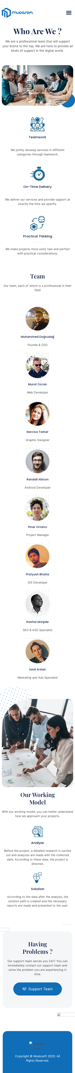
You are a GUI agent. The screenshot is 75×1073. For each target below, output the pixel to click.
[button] (68, 12)
